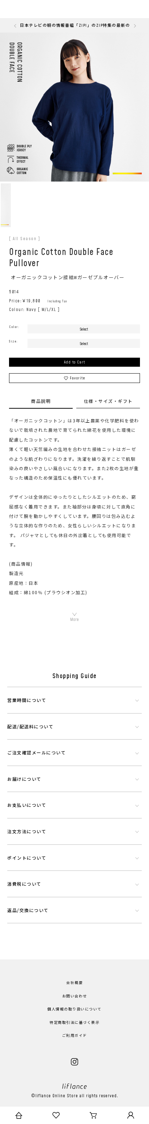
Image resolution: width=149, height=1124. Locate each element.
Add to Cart (74, 362)
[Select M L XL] (83, 343)
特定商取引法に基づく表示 (74, 1022)
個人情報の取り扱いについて (74, 1009)
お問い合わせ (74, 996)
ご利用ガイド (74, 1035)
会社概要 (74, 982)
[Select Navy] (83, 328)
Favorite (77, 378)
